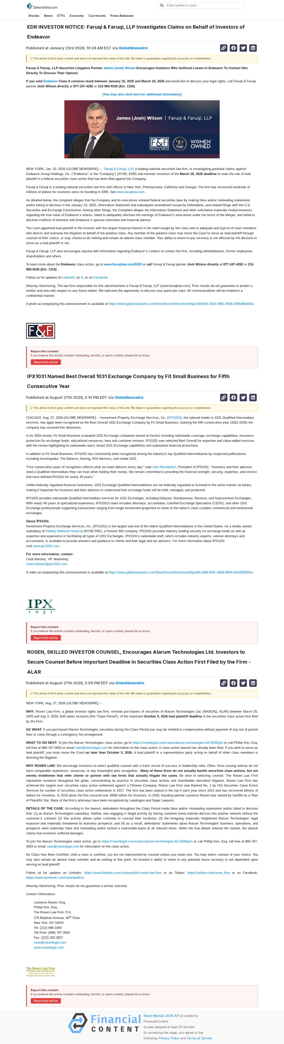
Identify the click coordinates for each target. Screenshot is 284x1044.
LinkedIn (68, 277)
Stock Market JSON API (162, 1016)
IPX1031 (174, 417)
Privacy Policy (169, 1038)
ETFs (61, 16)
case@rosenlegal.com (91, 748)
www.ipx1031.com (46, 546)
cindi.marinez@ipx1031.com (46, 564)
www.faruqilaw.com (130, 192)
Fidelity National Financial (64, 531)
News (48, 16)
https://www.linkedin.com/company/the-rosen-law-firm (123, 873)
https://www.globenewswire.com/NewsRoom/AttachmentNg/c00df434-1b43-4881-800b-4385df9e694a (181, 304)
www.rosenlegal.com (49, 947)
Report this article (46, 362)
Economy (77, 16)
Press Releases (122, 16)
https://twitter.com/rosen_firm (208, 873)
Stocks (33, 16)
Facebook (100, 277)
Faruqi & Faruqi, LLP (118, 169)
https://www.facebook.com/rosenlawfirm (55, 877)
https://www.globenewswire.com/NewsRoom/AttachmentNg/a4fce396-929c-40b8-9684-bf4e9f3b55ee (181, 572)
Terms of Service (199, 1038)
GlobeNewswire (133, 48)
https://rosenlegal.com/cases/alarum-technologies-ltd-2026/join (178, 743)
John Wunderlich (164, 467)
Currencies (97, 16)
